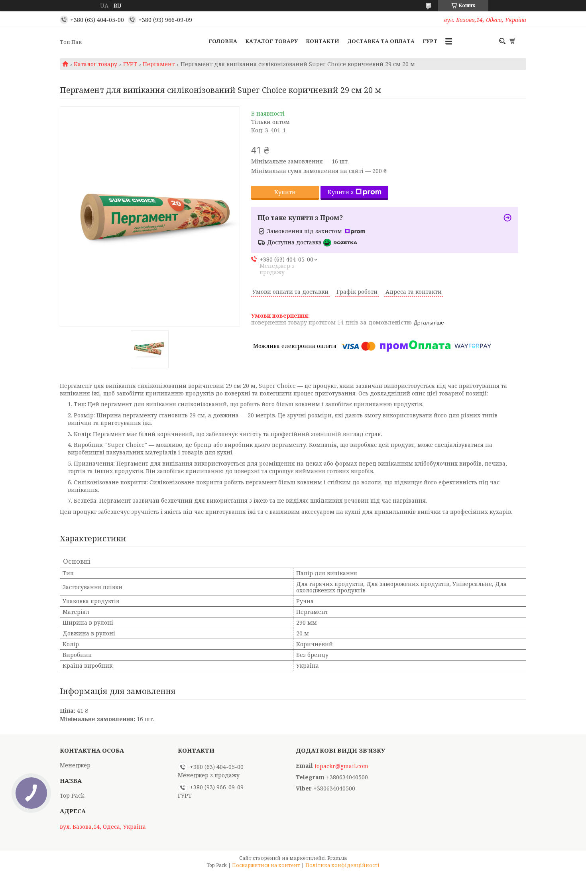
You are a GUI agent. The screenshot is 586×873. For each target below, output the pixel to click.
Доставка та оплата (381, 41)
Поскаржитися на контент (266, 865)
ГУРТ (430, 41)
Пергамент (159, 64)
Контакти (322, 41)
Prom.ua (337, 858)
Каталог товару (271, 41)
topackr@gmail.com (341, 766)
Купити (285, 192)
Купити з (341, 192)
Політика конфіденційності (342, 865)
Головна (222, 41)
